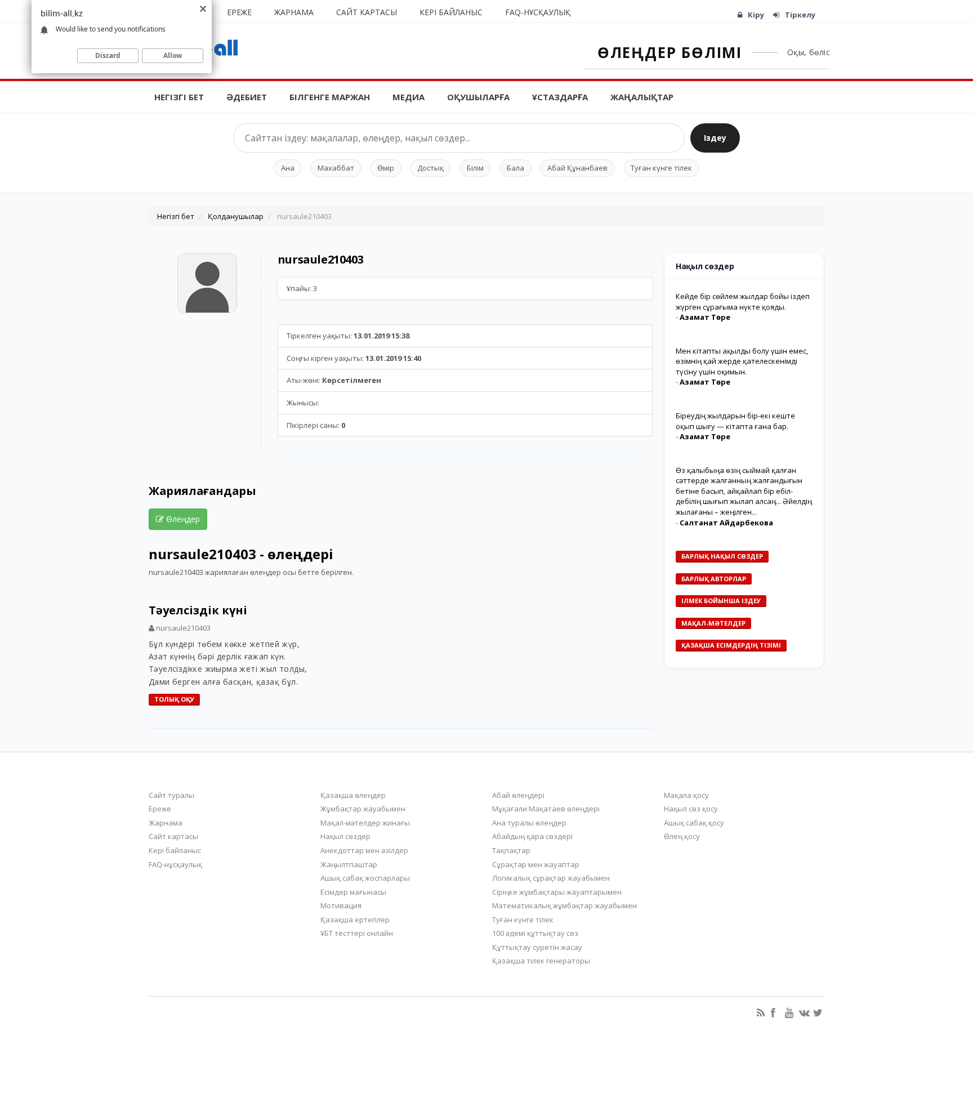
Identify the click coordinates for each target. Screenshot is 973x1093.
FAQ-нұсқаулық (537, 12)
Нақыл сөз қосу (691, 809)
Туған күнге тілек (661, 168)
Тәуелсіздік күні (198, 610)
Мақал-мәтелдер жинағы (365, 823)
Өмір (385, 168)
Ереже (239, 12)
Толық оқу (174, 699)
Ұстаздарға (560, 96)
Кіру (756, 15)
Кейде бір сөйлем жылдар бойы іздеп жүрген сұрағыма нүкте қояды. (743, 301)
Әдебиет (246, 96)
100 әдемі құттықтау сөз (535, 933)
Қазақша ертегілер (355, 919)
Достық (430, 168)
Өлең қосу (682, 836)
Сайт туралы (171, 795)
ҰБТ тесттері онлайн (356, 933)
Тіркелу (800, 15)
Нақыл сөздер (345, 836)
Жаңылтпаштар (348, 864)
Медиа (408, 96)
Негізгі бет (179, 96)
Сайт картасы (366, 12)
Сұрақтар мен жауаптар (535, 864)
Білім (475, 168)
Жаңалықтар (641, 96)
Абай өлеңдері (518, 795)
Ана (287, 168)
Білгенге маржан (329, 96)
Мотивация (340, 905)
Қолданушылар (236, 216)
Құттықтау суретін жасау (537, 947)
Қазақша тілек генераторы (541, 961)
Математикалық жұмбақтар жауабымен (564, 905)
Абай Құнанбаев (577, 168)
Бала (515, 168)
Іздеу (715, 137)
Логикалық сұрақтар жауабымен (551, 878)
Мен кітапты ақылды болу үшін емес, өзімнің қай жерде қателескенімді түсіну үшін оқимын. (742, 361)
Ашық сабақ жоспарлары (365, 878)
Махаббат (336, 168)
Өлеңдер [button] (182, 519)
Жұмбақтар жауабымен (362, 809)
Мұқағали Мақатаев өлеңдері (546, 809)
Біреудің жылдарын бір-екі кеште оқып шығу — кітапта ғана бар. (735, 421)
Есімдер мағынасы (353, 892)
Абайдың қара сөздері (532, 836)
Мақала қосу (686, 795)
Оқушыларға (478, 96)
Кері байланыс (451, 12)
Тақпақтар (511, 850)
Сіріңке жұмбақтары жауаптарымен (557, 892)
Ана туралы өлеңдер (529, 823)
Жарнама (294, 12)
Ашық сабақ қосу (694, 823)
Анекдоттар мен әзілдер (364, 850)
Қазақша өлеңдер (353, 795)
